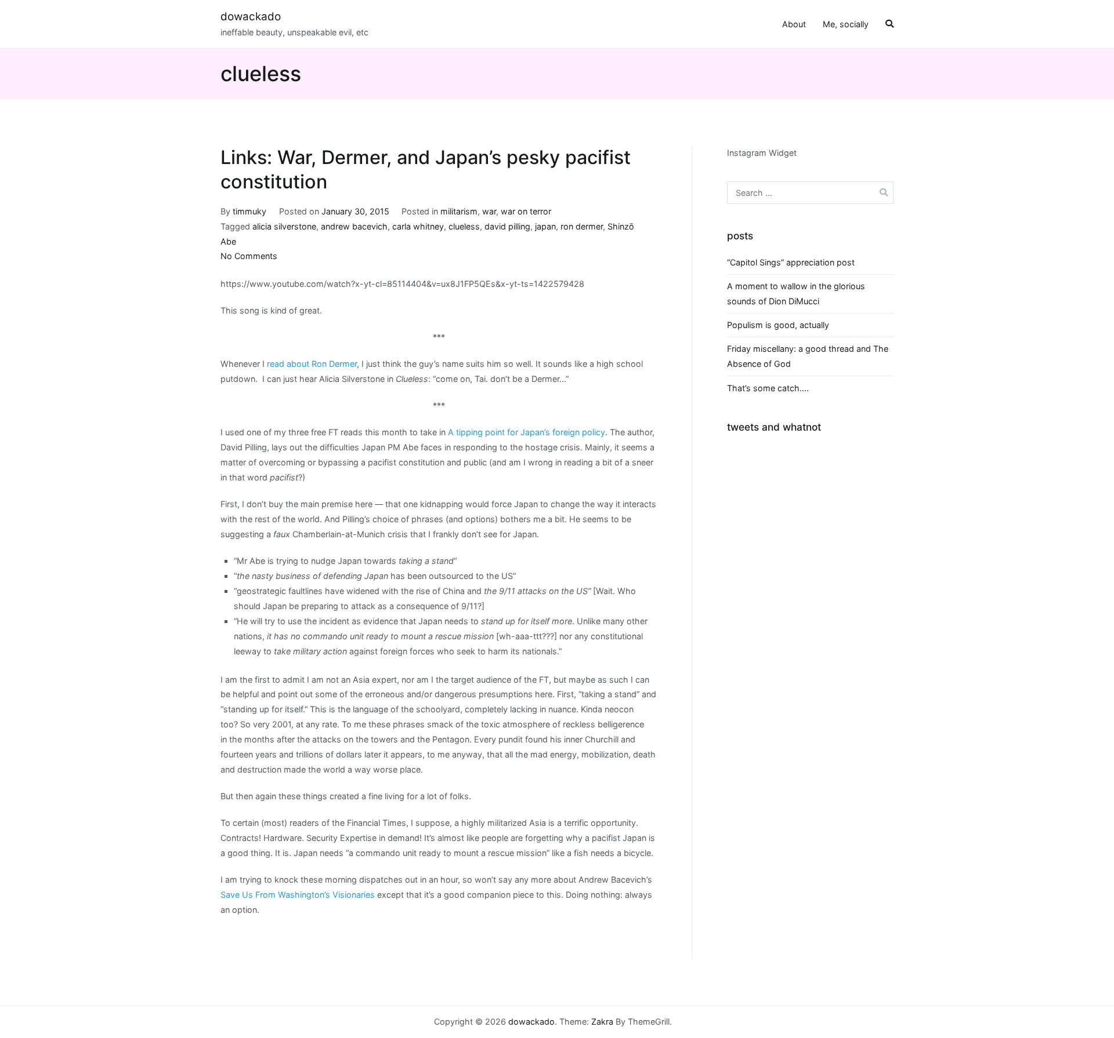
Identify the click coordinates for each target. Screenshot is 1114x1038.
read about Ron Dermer (312, 364)
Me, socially (846, 24)
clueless (464, 226)
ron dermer (581, 226)
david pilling (507, 226)
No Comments (248, 256)
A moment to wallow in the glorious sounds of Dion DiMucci (796, 293)
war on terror (526, 211)
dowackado (250, 16)
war (489, 211)
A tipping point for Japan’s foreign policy (526, 432)
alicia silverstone (284, 226)
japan (545, 226)
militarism (459, 211)
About (794, 24)
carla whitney (418, 226)
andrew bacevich (354, 226)
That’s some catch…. (768, 388)
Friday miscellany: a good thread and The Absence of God (807, 356)
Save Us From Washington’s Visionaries (297, 894)
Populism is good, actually (778, 325)
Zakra (602, 1021)
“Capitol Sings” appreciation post (791, 262)
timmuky (249, 211)
